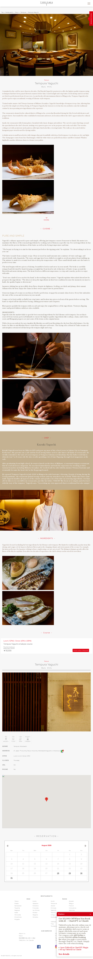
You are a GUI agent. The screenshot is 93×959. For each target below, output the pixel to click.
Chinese (53, 908)
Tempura (23, 12)
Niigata (17, 919)
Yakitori (53, 912)
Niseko (35, 912)
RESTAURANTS (46, 896)
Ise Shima (36, 910)
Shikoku (35, 917)
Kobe (16, 912)
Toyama (17, 908)
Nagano (35, 915)
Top (2, 12)
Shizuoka (18, 915)
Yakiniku (72, 910)
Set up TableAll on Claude (70, 950)
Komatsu (36, 906)
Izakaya (53, 921)
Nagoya (17, 910)
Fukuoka (36, 908)
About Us (22, 933)
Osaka (17, 903)
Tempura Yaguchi (33, 12)
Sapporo (35, 903)
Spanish (53, 910)
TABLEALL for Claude (26, 940)
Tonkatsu (54, 926)
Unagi (53, 915)
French (71, 906)
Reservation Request (80, 650)
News (21, 936)
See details (64, 954)
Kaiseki (71, 901)
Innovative (72, 908)
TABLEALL (46, 4)
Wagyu (71, 903)
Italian (53, 906)
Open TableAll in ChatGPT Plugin (74, 948)
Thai (52, 924)
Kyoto (35, 901)
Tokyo (16, 12)
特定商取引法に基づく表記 (27, 938)
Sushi (53, 901)
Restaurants (9, 12)
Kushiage (54, 917)
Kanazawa (18, 906)
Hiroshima (18, 917)
